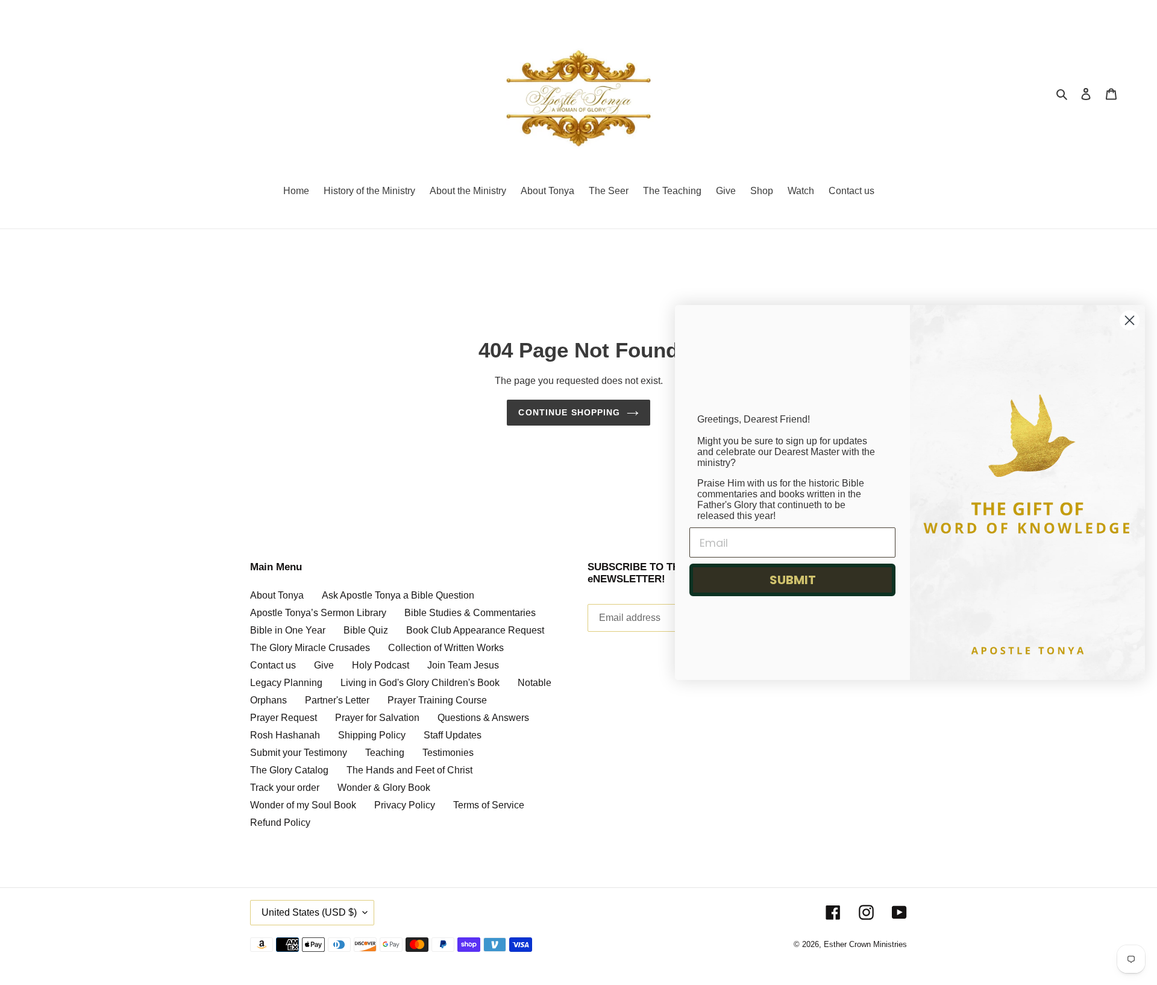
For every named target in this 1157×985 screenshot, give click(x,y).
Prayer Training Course (437, 700)
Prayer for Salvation (377, 718)
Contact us (273, 665)
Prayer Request (283, 718)
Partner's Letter (337, 700)
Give (324, 665)
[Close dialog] (1129, 320)
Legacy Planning (286, 683)
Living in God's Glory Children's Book (420, 683)
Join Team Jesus (463, 665)
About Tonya (277, 595)
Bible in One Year (287, 630)
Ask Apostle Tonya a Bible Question (398, 595)
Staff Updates (452, 735)
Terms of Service (488, 805)
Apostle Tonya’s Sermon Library (318, 613)
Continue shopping (569, 412)
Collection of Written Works (446, 648)
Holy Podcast (380, 665)
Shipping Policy (372, 735)
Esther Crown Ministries (865, 944)
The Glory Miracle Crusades (310, 648)
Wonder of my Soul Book (303, 805)
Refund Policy (280, 822)
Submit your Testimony (298, 752)
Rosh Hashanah (285, 735)
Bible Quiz (365, 630)
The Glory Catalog (289, 770)
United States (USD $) (309, 912)
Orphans (268, 700)
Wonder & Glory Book (383, 787)
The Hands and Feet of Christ (409, 770)
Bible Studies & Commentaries (470, 613)
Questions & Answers (483, 718)
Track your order (284, 787)
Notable (534, 683)
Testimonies (448, 752)
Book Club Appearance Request (475, 630)
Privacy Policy (404, 805)
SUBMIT (793, 579)
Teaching (384, 752)
